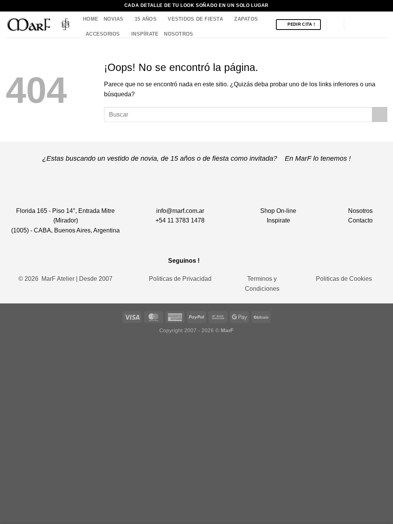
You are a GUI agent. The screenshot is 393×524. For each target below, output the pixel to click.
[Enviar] (379, 114)
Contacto (360, 220)
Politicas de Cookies (344, 278)
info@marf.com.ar (180, 211)
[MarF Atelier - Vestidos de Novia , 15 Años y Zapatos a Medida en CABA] (38, 24)
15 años (146, 19)
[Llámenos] (382, 24)
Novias (114, 19)
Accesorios (103, 34)
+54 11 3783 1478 (180, 220)
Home (90, 19)
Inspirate (278, 220)
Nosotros (178, 34)
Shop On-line (278, 211)
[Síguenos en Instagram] (362, 24)
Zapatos (246, 19)
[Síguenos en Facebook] (352, 24)
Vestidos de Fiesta (195, 19)
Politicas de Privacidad (180, 278)
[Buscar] (335, 24)
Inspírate (145, 34)
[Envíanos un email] (372, 24)
